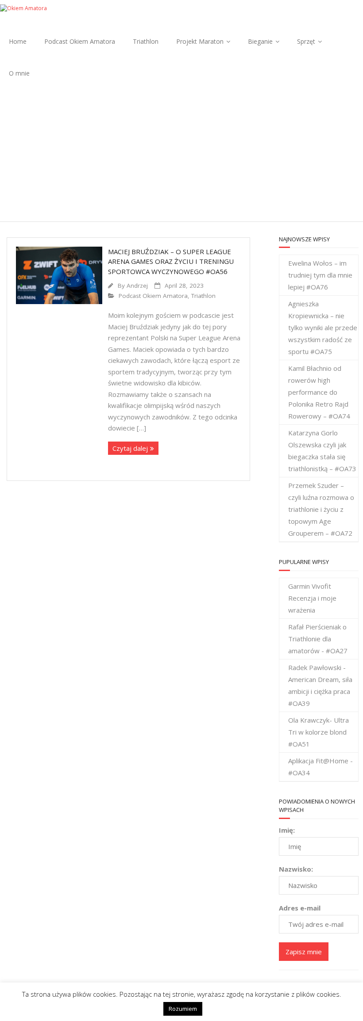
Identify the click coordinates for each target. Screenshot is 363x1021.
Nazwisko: (296, 869)
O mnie (19, 73)
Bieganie (260, 41)
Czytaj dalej (130, 448)
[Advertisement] (181, 155)
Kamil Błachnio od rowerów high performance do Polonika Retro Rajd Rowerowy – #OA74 (319, 392)
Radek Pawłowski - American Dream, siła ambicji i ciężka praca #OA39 (320, 685)
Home (18, 41)
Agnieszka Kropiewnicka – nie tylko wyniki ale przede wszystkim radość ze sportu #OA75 (322, 327)
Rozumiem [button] (183, 1009)
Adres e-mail (300, 907)
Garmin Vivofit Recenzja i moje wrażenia (312, 598)
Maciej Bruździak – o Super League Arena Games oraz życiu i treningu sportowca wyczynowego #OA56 (171, 261)
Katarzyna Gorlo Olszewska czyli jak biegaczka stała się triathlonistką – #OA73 (322, 450)
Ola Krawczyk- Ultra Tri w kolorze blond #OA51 (318, 732)
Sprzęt (306, 41)
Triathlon (145, 41)
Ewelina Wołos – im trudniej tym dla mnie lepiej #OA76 (320, 275)
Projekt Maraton (200, 41)
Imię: (287, 830)
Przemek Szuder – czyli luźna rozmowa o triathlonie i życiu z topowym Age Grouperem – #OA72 (321, 509)
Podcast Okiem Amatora (79, 41)
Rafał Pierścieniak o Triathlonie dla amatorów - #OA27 (318, 638)
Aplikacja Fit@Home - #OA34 (320, 766)
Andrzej (137, 286)
